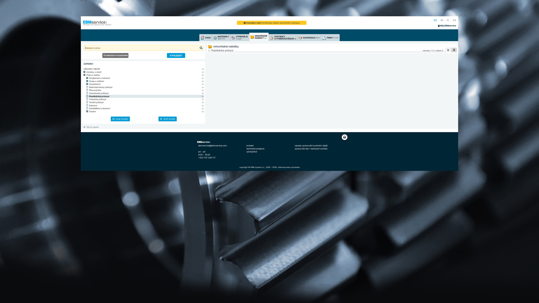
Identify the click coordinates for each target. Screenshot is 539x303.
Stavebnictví (95, 84)
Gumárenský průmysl (99, 93)
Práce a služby (93, 75)
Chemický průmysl (97, 99)
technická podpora (255, 148)
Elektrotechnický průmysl (100, 87)
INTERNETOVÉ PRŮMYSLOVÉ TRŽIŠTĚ (97, 25)
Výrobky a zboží (93, 72)
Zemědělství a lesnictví (99, 108)
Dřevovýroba (95, 90)
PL (448, 20)
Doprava (93, 105)
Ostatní (92, 111)
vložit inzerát (169, 119)
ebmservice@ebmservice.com (212, 145)
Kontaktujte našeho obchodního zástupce (273, 23)
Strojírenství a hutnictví (99, 78)
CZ (435, 20)
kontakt (250, 145)
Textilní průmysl (96, 102)
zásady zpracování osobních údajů (311, 145)
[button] (85, 72)
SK (441, 20)
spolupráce (251, 151)
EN (454, 20)
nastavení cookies (318, 148)
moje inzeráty (121, 119)
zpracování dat (302, 148)
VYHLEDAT (176, 55)
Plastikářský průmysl (99, 96)
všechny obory (92, 69)
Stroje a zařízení (96, 81)
